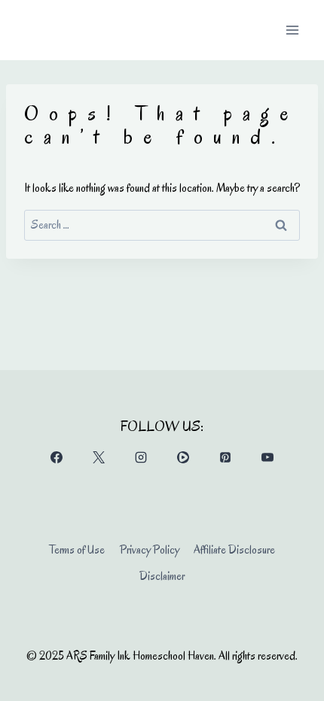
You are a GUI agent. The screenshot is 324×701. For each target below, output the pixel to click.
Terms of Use (77, 549)
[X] (99, 457)
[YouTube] (267, 457)
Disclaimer (162, 576)
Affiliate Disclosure (234, 549)
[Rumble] (183, 457)
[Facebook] (56, 457)
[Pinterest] (225, 457)
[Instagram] (141, 457)
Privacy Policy (149, 549)
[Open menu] (292, 29)
